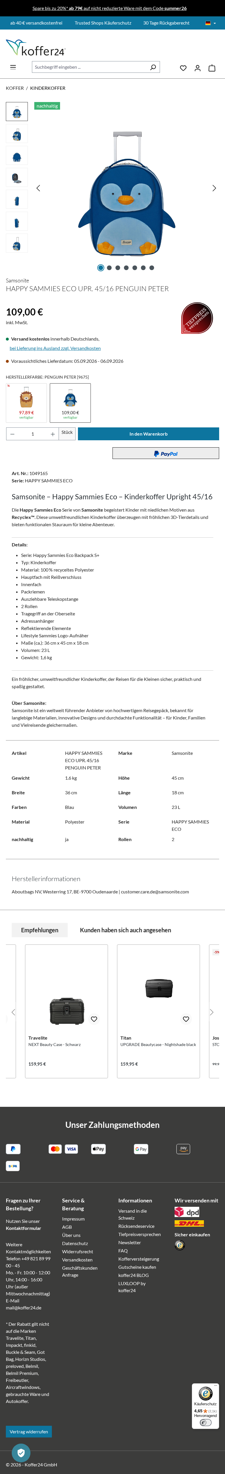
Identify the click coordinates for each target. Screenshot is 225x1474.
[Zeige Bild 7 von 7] (151, 267)
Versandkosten (77, 1259)
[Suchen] (153, 67)
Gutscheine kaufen (137, 1267)
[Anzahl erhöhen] (53, 433)
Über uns (71, 1235)
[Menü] (13, 65)
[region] (112, 187)
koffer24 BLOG (133, 1275)
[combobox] (89, 67)
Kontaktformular (23, 1228)
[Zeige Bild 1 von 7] (100, 267)
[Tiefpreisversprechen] (9, 302)
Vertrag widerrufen (29, 1431)
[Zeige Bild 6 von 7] (143, 267)
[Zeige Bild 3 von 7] (117, 267)
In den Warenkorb (148, 433)
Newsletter (129, 1242)
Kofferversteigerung (138, 1258)
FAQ (123, 1250)
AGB (67, 1227)
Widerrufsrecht (77, 1251)
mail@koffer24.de (23, 1307)
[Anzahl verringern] (12, 433)
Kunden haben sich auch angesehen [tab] (125, 929)
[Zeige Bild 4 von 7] (126, 267)
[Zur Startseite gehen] (36, 47)
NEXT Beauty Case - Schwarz (54, 1044)
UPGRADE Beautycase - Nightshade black (158, 1044)
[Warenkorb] (212, 67)
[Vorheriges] (38, 187)
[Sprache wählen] (210, 23)
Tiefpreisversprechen (139, 1234)
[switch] (206, 1422)
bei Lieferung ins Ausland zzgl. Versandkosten (55, 348)
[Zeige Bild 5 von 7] (134, 267)
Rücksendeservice (136, 1226)
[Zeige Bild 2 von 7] (109, 267)
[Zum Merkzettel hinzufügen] (94, 1019)
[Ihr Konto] (197, 67)
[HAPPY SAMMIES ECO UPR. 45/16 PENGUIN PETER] (126, 187)
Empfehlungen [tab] (39, 929)
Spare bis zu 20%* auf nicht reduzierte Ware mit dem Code (110, 8)
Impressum (73, 1218)
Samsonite (17, 280)
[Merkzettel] (183, 67)
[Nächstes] (214, 187)
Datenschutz (75, 1243)
